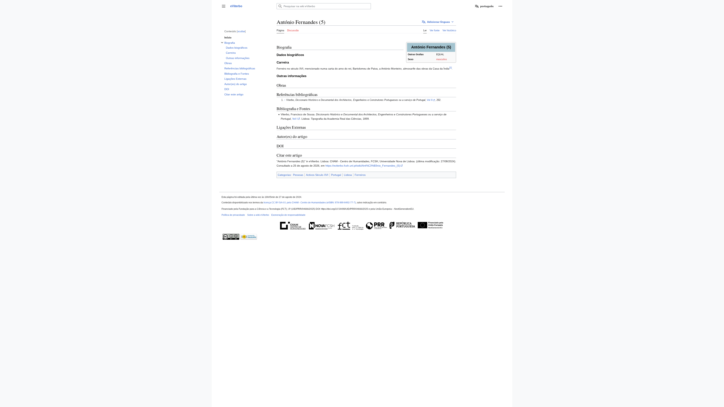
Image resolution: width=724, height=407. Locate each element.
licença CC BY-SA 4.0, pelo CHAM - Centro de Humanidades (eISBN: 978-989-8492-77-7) (310, 202)
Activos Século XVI (317, 174)
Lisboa (348, 174)
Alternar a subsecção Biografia (222, 44)
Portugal (336, 174)
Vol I (294, 118)
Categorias (284, 174)
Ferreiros (360, 174)
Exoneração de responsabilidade (288, 215)
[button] (223, 6)
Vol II (430, 100)
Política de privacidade (233, 215)
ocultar (241, 31)
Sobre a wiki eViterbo (258, 215)
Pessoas (298, 174)
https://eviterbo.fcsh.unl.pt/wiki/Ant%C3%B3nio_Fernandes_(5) (362, 165)
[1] (450, 67)
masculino (441, 59)
